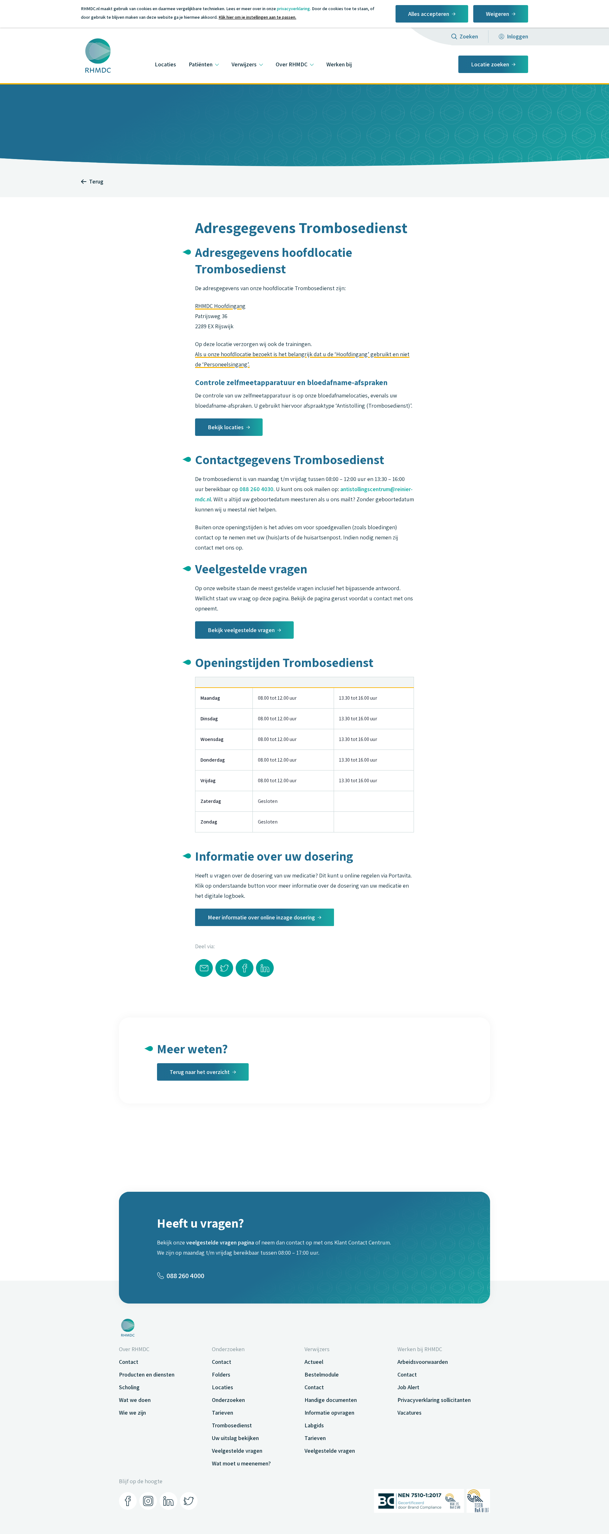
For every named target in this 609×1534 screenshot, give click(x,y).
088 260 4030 (256, 489)
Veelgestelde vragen (237, 1450)
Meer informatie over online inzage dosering (261, 917)
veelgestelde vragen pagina (220, 1242)
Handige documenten (330, 1400)
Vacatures (409, 1412)
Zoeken (469, 36)
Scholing (129, 1387)
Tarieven (222, 1412)
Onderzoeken (228, 1400)
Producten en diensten (146, 1374)
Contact (128, 1361)
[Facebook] (128, 1501)
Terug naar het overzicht (200, 1072)
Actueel (313, 1361)
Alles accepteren (428, 13)
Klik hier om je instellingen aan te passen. (257, 17)
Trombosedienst (232, 1425)
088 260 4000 (185, 1275)
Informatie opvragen (329, 1412)
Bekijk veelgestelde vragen (241, 630)
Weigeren (497, 13)
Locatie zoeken (490, 64)
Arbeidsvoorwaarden (422, 1361)
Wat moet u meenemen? (241, 1463)
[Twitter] (189, 1501)
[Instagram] (148, 1501)
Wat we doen (135, 1400)
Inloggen (517, 36)
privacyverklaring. (294, 8)
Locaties (165, 64)
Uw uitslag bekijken (235, 1438)
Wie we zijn (132, 1412)
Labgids (314, 1425)
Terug (96, 181)
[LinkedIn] (168, 1501)
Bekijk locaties (226, 427)
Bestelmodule (321, 1374)
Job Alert (408, 1387)
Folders (221, 1374)
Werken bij (339, 64)
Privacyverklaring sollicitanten (434, 1400)
